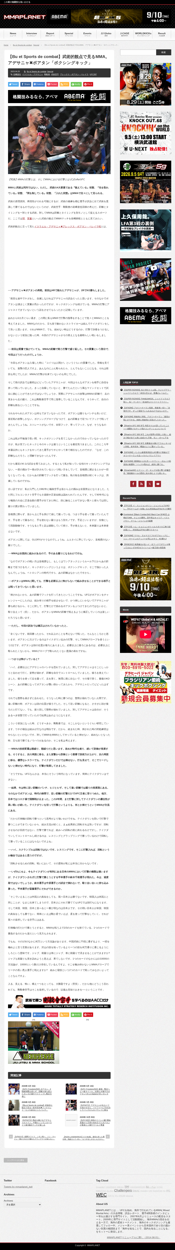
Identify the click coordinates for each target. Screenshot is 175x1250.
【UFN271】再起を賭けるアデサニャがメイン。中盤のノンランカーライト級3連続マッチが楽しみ (37, 1122)
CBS (150, 1191)
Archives (8, 1200)
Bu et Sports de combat (22, 45)
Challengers (123, 1190)
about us (129, 1196)
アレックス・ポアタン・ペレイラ (74, 74)
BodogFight (157, 1191)
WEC (101, 1194)
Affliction (120, 1187)
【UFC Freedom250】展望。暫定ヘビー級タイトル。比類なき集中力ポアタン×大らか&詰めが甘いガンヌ (95, 1091)
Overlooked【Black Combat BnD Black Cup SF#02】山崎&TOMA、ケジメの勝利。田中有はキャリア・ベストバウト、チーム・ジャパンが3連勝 (146, 517)
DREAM (122, 1196)
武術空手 (55, 74)
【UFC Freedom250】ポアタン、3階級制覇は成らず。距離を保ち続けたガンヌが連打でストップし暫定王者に (37, 1092)
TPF (126, 1186)
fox (164, 1191)
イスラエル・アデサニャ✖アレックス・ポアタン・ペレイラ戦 (67, 226)
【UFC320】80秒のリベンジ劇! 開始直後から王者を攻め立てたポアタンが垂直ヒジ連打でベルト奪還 (95, 1122)
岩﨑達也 (17, 74)
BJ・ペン (151, 1187)
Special (36, 45)
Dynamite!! (100, 1187)
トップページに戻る (15, 1160)
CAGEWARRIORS (137, 1187)
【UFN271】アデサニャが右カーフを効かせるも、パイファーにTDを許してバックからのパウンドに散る (95, 1107)
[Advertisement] (59, 256)
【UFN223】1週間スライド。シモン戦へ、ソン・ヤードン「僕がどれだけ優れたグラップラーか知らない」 (35, 1138)
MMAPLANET (93, 1245)
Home (6, 45)
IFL (116, 1196)
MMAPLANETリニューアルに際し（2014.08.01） (133, 1237)
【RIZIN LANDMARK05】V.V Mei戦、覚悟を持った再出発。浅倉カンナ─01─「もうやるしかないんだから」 (84, 1138)
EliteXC (136, 1191)
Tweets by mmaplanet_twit (18, 1186)
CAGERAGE (111, 1187)
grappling (144, 1191)
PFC (168, 1191)
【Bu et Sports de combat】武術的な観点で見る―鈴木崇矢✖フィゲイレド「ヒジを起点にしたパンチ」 (37, 1107)
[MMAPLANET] (25, 18)
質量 (29, 218)
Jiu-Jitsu (109, 1191)
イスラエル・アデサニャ (32, 74)
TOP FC (111, 1196)
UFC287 (93, 74)
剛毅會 (47, 74)
